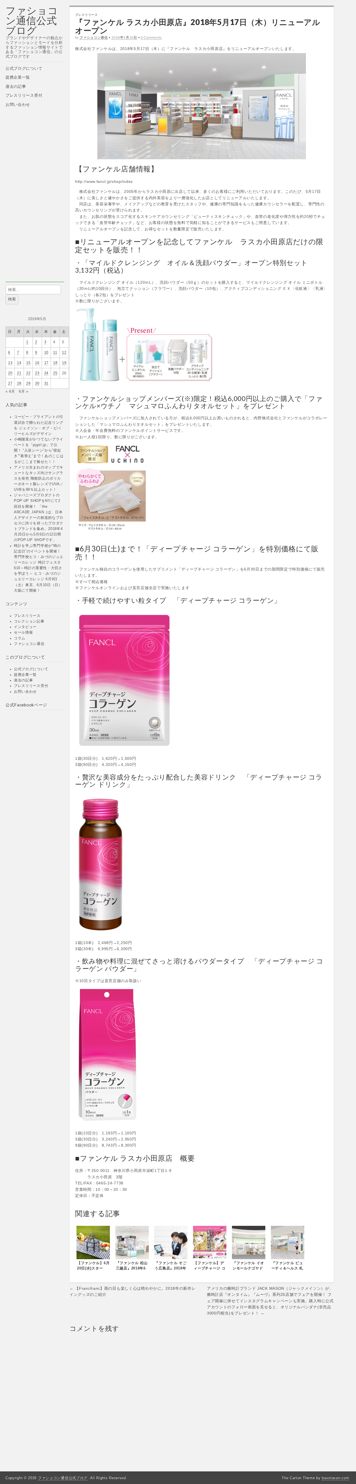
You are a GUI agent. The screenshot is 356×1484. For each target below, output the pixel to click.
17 (46, 363)
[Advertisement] (35, 198)
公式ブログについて (24, 68)
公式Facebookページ (26, 704)
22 (28, 373)
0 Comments (151, 37)
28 (19, 383)
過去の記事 (16, 86)
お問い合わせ (18, 104)
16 (37, 363)
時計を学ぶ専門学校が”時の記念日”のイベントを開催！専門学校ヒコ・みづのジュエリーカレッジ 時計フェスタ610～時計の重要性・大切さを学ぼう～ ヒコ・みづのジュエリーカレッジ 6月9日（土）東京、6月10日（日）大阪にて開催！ (38, 568)
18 (55, 363)
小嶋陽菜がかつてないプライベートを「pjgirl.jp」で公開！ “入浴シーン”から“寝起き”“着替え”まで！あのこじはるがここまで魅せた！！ (39, 450)
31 (46, 383)
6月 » (23, 392)
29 (28, 383)
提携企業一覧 (18, 77)
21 (19, 373)
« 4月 (10, 392)
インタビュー (25, 627)
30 (37, 383)
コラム (19, 638)
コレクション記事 (29, 621)
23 (37, 373)
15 (28, 363)
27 (10, 383)
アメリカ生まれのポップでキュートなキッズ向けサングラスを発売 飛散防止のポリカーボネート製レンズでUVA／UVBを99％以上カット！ (39, 478)
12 (64, 353)
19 (64, 363)
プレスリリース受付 (24, 95)
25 (55, 373)
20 (10, 373)
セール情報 (23, 632)
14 (19, 363)
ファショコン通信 (29, 644)
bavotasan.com (335, 1478)
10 (46, 353)
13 (10, 363)
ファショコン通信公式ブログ (32, 20)
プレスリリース (27, 616)
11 (55, 353)
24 (46, 373)
